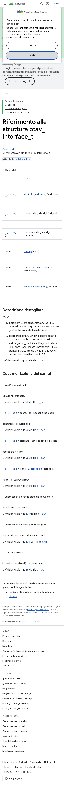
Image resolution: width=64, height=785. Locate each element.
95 (27, 458)
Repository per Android (13, 636)
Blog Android (8, 688)
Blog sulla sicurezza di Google (17, 693)
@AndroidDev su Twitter (14, 683)
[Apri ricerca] (41, 4)
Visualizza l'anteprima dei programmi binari (23, 651)
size (26, 178)
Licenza (8, 767)
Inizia (32, 55)
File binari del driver (11, 660)
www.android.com (11, 736)
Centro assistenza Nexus (14, 731)
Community (35, 762)
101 (28, 513)
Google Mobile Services (14, 741)
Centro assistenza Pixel (13, 726)
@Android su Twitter (12, 678)
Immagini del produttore (14, 655)
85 (27, 569)
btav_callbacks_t (38, 194)
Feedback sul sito (34, 767)
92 (27, 430)
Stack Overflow (10, 746)
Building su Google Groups (15, 703)
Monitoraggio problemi (13, 751)
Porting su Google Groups (15, 708)
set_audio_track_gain (35, 286)
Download (7, 646)
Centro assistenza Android (15, 721)
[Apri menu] (5, 3)
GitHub (5, 665)
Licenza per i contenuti (38, 609)
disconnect (30, 232)
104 (28, 541)
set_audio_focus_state (36, 267)
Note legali (49, 762)
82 (27, 360)
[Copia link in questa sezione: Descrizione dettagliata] (47, 310)
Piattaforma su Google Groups (17, 698)
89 (27, 485)
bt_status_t (11, 194)
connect (28, 213)
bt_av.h (23, 159)
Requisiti (6, 641)
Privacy (18, 767)
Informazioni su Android (14, 762)
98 (27, 402)
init (25, 194)
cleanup (28, 251)
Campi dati (8, 149)
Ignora (32, 45)
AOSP (5, 93)
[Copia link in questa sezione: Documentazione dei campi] (55, 374)
